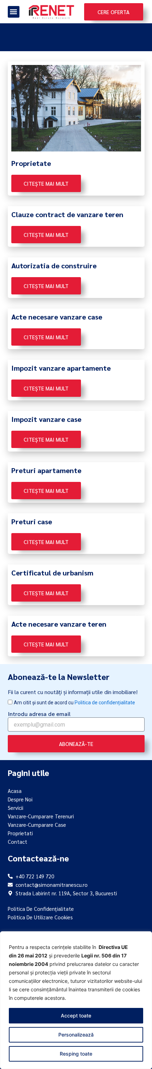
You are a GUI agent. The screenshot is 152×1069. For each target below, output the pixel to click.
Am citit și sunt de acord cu (74, 702)
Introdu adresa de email (39, 713)
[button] (13, 12)
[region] (76, 1000)
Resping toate (76, 1054)
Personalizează (76, 1035)
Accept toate (76, 1016)
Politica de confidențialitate (105, 702)
